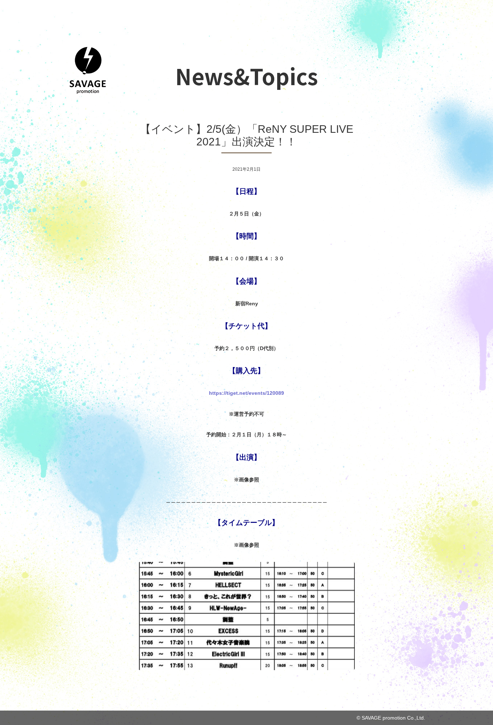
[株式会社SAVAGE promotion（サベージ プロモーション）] (88, 92)
